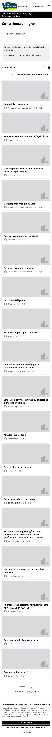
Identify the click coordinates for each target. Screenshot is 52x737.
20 (36, 691)
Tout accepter (26, 722)
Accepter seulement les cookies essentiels (26, 727)
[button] (44, 67)
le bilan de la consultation (28, 55)
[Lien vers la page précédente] (22, 688)
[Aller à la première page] (20, 6)
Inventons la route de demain (16, 13)
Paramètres (26, 732)
